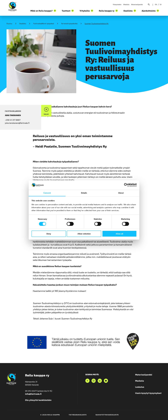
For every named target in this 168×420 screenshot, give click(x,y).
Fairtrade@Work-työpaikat (43, 23)
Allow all (119, 234)
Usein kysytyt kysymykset (148, 393)
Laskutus (139, 387)
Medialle (126, 4)
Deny (48, 234)
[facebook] (87, 380)
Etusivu (9, 23)
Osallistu (22, 23)
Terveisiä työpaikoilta (69, 23)
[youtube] (105, 380)
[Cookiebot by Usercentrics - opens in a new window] (126, 185)
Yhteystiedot (117, 4)
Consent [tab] (47, 193)
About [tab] (121, 193)
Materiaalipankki (137, 4)
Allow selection (84, 234)
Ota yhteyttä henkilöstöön (38, 400)
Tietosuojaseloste (78, 415)
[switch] (70, 224)
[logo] (12, 6)
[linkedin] (99, 380)
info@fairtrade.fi (33, 394)
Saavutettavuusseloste (107, 415)
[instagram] (93, 380)
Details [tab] (84, 193)
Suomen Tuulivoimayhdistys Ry (96, 23)
